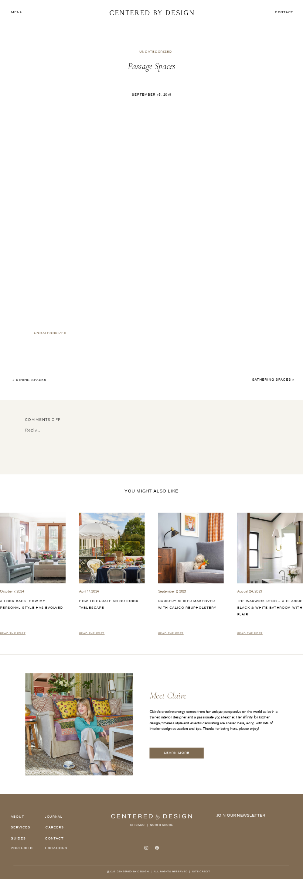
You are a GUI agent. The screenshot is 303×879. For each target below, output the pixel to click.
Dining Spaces (31, 380)
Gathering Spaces (271, 379)
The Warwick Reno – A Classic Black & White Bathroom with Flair (270, 608)
